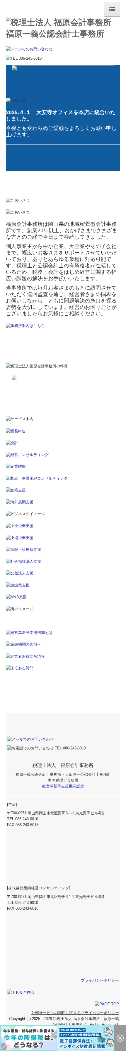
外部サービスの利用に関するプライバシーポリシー (75, 1013)
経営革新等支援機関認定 (63, 786)
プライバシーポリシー (100, 980)
